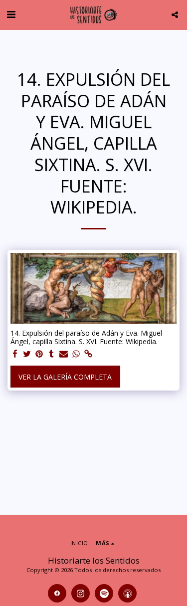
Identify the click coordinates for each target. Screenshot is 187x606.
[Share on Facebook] (14, 354)
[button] (10, 14)
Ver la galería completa (65, 377)
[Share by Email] (63, 354)
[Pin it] (39, 354)
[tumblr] (51, 354)
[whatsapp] (76, 354)
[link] (88, 354)
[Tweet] (27, 354)
